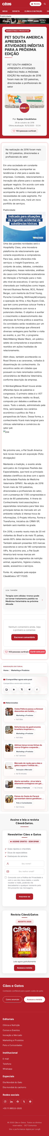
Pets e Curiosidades (12, 1045)
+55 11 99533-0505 (12, 1108)
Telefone (7, 1064)
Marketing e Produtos (17, 31)
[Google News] (30, 1101)
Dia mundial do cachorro (14, 1087)
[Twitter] (24, 1101)
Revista (16, 11)
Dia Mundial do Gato (12, 1082)
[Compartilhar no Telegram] (29, 689)
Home (6, 670)
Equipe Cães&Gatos (26, 119)
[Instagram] (5, 1101)
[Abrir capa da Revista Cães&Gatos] (24, 942)
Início (4, 11)
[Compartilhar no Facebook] (37, 689)
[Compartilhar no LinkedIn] (14, 689)
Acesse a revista (24, 968)
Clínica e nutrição (33, 11)
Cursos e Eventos (11, 1030)
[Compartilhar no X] (22, 689)
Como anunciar (12, 999)
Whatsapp (7, 1069)
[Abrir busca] (44, 4)
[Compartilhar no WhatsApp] (6, 689)
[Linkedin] (11, 1101)
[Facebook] (17, 1101)
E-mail (6, 1058)
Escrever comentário (24, 637)
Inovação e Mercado (12, 1035)
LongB (37, 1129)
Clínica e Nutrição (11, 1025)
